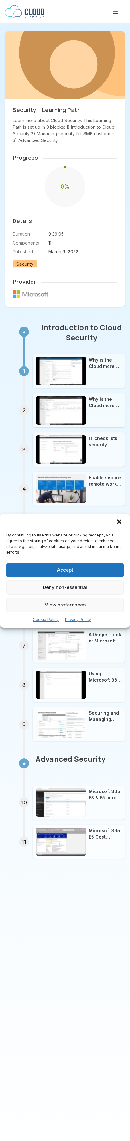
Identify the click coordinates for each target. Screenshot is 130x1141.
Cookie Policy (46, 619)
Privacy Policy (78, 619)
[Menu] (115, 11)
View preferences (65, 605)
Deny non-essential (65, 587)
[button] (120, 522)
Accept (65, 570)
